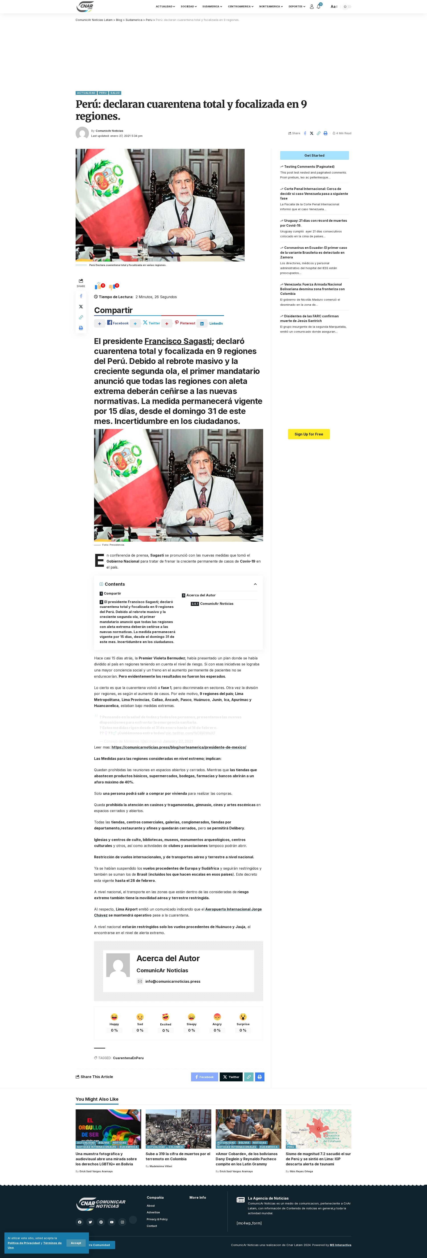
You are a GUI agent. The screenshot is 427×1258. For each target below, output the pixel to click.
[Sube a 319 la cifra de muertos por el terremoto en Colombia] (178, 1129)
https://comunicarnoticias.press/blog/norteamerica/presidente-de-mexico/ (179, 747)
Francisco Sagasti (178, 341)
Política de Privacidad (24, 1243)
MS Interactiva (340, 1245)
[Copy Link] (319, 133)
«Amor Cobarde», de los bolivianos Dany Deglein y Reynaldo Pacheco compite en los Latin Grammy (247, 1159)
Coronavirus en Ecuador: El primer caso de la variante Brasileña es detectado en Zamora (313, 252)
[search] (325, 6)
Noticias (119, 1142)
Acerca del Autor (201, 595)
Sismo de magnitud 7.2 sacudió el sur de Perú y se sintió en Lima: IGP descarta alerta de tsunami (318, 1159)
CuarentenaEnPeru (128, 1058)
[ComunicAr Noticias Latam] (85, 6)
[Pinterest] (101, 1222)
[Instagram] (122, 1222)
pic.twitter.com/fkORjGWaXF (190, 733)
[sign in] (312, 6)
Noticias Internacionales (96, 1147)
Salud (115, 92)
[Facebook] (80, 1222)
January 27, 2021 (178, 741)
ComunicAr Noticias (109, 130)
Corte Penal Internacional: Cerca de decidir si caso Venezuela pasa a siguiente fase (314, 193)
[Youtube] (112, 1222)
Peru (103, 92)
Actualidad (86, 92)
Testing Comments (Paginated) (309, 166)
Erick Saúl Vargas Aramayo (96, 1171)
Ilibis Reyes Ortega (301, 1171)
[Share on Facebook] (305, 133)
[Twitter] (90, 1222)
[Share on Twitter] (312, 133)
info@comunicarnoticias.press (172, 981)
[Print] (325, 133)
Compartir (112, 593)
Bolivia (104, 1142)
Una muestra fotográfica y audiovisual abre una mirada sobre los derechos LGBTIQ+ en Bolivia (106, 1159)
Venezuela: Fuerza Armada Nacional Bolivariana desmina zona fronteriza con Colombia (312, 289)
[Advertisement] (213, 55)
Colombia (176, 1147)
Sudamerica (129, 1147)
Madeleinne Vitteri (161, 1166)
